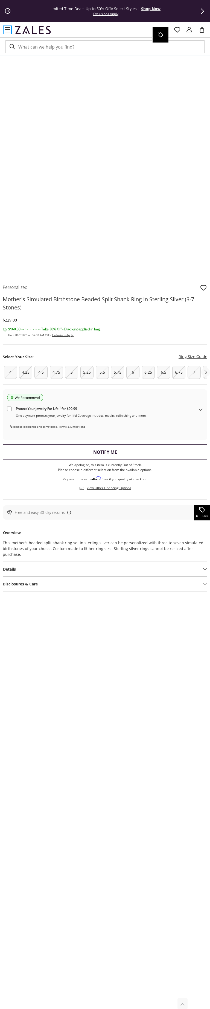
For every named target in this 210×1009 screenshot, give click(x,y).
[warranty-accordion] (201, 410)
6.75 (179, 372)
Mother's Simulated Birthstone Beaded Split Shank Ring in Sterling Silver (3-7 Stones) (98, 303)
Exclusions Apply (63, 335)
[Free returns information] (68, 512)
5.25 (87, 372)
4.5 (41, 372)
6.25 (148, 372)
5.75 (117, 372)
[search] (12, 47)
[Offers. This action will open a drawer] (160, 35)
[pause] (7, 11)
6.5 (163, 372)
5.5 (102, 372)
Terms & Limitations (72, 427)
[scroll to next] (205, 372)
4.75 (56, 372)
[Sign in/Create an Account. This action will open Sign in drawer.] (189, 30)
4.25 (26, 372)
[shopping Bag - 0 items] (204, 32)
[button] (202, 11)
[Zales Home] (33, 30)
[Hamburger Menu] (7, 30)
